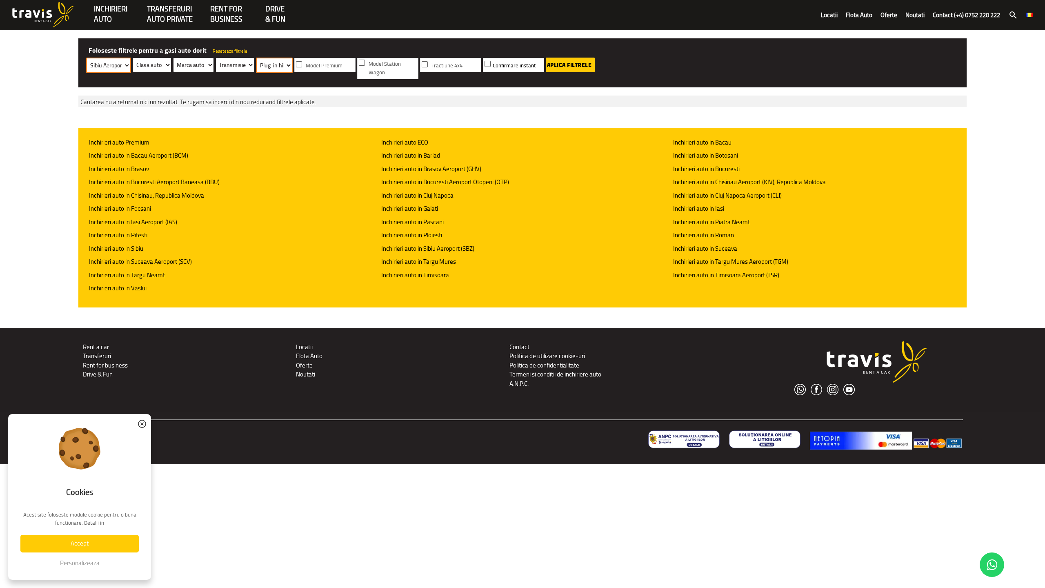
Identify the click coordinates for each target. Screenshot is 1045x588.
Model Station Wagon (385, 68)
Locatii (829, 15)
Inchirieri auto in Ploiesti (411, 235)
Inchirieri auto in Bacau (702, 142)
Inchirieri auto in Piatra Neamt (711, 222)
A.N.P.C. (519, 384)
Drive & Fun (275, 9)
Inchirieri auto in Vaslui (118, 288)
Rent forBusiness (226, 9)
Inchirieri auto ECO (404, 142)
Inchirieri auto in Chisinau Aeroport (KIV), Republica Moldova (749, 182)
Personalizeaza (80, 563)
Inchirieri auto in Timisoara (415, 275)
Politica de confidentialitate (544, 365)
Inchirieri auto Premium (119, 142)
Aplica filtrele (569, 65)
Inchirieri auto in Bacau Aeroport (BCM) (138, 155)
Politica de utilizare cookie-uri (547, 356)
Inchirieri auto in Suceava (705, 248)
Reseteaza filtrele (230, 51)
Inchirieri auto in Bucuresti (706, 169)
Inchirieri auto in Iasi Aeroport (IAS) (133, 222)
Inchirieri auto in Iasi (698, 208)
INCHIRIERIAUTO (110, 9)
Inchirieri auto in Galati (409, 208)
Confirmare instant (514, 65)
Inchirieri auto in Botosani (705, 155)
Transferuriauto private (170, 9)
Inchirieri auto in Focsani (120, 208)
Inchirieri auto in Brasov (119, 169)
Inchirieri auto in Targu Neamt (127, 275)
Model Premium (324, 65)
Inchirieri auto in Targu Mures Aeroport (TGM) (730, 261)
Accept (80, 543)
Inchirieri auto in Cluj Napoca (417, 195)
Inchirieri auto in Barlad (410, 155)
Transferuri (97, 356)
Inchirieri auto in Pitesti (118, 235)
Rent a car (96, 347)
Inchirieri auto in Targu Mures (418, 261)
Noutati (915, 15)
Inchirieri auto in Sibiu (116, 248)
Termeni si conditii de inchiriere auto (555, 374)
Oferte (888, 15)
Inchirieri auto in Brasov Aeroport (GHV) (431, 169)
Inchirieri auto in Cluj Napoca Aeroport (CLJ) (727, 195)
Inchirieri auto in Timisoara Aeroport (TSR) (726, 275)
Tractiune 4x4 (446, 65)
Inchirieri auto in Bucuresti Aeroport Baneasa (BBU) (154, 182)
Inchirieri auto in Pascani (412, 222)
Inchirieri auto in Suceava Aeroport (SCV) (140, 261)
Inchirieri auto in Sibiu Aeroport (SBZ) (427, 248)
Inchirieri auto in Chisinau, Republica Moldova (146, 195)
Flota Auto (859, 15)
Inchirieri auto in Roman (703, 235)
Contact (519, 347)
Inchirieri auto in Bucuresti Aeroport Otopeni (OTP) (445, 182)
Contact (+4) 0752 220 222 (966, 15)
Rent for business (105, 365)
